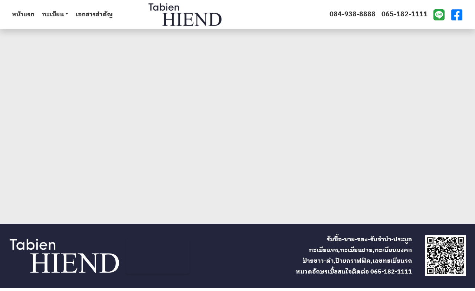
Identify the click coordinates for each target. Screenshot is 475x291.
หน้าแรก (23, 14)
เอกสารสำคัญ (94, 14)
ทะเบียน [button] (53, 14)
